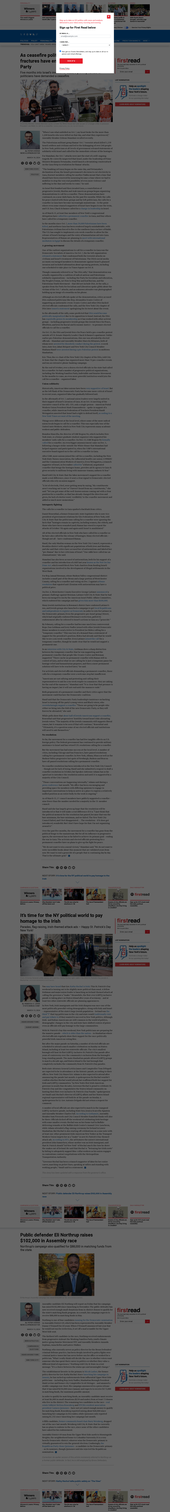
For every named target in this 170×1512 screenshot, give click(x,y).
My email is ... (64, 33)
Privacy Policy (65, 68)
